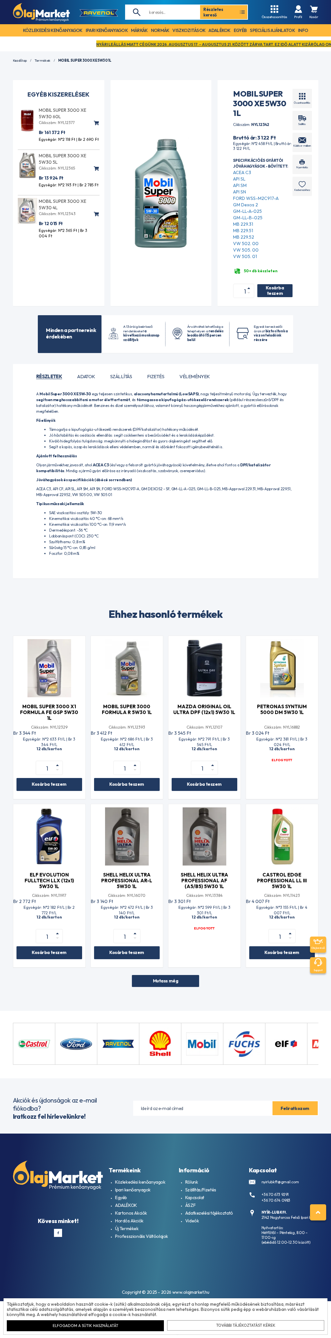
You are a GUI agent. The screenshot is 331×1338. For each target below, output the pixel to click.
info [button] (303, 30)
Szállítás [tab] (121, 376)
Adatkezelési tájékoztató (209, 1213)
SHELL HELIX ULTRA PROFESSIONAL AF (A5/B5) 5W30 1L (204, 880)
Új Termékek (126, 1228)
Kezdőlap (20, 60)
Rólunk (191, 1182)
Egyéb (121, 1197)
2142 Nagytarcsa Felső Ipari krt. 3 (290, 1217)
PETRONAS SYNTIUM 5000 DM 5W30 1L (282, 709)
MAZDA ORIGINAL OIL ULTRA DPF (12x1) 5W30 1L (204, 709)
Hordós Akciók (129, 1221)
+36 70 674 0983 (276, 1200)
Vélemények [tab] (194, 376)
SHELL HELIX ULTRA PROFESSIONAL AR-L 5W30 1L (126, 880)
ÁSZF (190, 1205)
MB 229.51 (243, 230)
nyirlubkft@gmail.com (280, 1181)
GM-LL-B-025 (247, 218)
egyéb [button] (240, 30)
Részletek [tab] (49, 376)
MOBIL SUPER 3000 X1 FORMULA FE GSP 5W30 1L (49, 712)
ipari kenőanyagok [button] (107, 30)
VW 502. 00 (246, 243)
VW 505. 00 (246, 250)
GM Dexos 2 (245, 205)
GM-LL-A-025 (247, 211)
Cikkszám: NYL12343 (57, 213)
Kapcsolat (194, 1197)
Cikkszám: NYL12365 (57, 168)
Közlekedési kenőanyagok (140, 1182)
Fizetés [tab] (155, 376)
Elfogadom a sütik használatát (85, 1325)
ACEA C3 (242, 172)
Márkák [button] (139, 30)
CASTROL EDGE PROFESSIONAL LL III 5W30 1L (282, 880)
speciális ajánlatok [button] (272, 30)
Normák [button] (160, 30)
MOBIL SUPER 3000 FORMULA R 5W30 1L (127, 709)
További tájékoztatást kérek (245, 1325)
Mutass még (165, 981)
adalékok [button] (219, 30)
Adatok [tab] (86, 376)
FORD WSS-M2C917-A (256, 198)
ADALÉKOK (126, 1205)
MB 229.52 (243, 237)
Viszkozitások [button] (188, 30)
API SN (239, 192)
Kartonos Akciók (131, 1213)
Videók (192, 1221)
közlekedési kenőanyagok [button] (52, 30)
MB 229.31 (243, 224)
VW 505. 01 (245, 256)
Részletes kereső (213, 12)
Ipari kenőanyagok (133, 1190)
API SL (239, 179)
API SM (240, 185)
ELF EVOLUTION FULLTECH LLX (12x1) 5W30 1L (49, 880)
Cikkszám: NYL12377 (57, 122)
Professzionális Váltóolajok (141, 1236)
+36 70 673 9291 (275, 1194)
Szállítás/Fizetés (200, 1190)
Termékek (42, 60)
